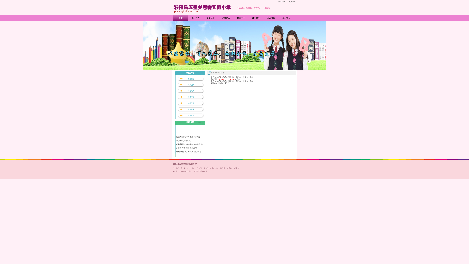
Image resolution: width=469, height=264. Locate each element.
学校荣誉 (286, 18)
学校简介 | (176, 168)
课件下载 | (215, 168)
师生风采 (256, 18)
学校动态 (191, 91)
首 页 (180, 18)
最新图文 (241, 18)
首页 (212, 73)
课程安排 (226, 18)
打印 (221, 83)
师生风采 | (192, 168)
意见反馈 (191, 115)
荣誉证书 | (222, 168)
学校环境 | (199, 168)
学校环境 (271, 18)
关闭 (227, 83)
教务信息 (211, 18)
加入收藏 (292, 2)
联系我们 (230, 168)
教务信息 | (207, 168)
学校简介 (195, 18)
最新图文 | (184, 168)
